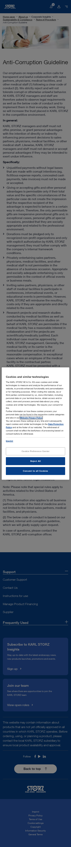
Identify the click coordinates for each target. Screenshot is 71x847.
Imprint (9, 441)
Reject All (35, 461)
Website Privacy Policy (31, 417)
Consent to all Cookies (35, 471)
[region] (35, 423)
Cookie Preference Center (36, 451)
